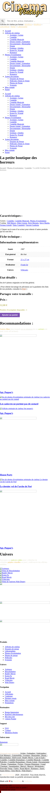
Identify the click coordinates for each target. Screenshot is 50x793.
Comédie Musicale (17, 39)
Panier (7, 90)
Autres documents (12, 76)
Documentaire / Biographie (20, 44)
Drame (12, 46)
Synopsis (13, 85)
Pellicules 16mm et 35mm (19, 81)
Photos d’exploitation (13, 55)
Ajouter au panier (10, 315)
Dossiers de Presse (17, 79)
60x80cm (37, 24)
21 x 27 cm (25, 260)
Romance (13, 53)
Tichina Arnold (6, 225)
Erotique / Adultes (17, 48)
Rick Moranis (33, 223)
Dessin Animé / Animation (20, 42)
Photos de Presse (16, 83)
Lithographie (22, 27)
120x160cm (4, 27)
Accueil (8, 31)
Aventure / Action (16, 35)
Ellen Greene (22, 223)
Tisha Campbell (18, 225)
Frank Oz (24, 265)
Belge (13, 27)
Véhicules (24, 270)
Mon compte (10, 87)
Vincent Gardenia (32, 225)
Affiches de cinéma (12, 33)
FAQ (24, 289)
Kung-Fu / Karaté (16, 50)
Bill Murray (11, 223)
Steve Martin (44, 223)
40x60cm (28, 24)
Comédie (13, 37)
